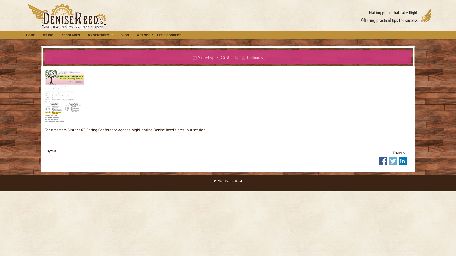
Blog (125, 35)
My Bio (48, 35)
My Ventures (98, 35)
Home (30, 35)
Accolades (70, 35)
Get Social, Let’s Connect (159, 35)
